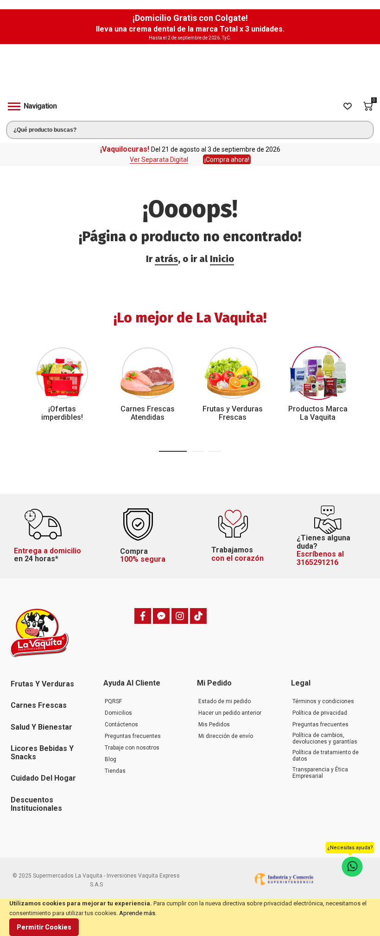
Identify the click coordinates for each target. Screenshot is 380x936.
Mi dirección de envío (225, 736)
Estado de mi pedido (224, 701)
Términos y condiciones (323, 701)
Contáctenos (121, 724)
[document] (190, 917)
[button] (173, 451)
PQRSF (113, 701)
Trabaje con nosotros (132, 747)
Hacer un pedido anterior (229, 713)
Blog (110, 759)
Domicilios (118, 713)
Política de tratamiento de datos (325, 755)
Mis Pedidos (214, 724)
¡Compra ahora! (226, 159)
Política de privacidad (319, 713)
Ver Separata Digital (159, 159)
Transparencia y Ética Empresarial (320, 772)
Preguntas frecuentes (133, 736)
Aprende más (137, 913)
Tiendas (115, 771)
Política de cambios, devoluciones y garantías (324, 738)
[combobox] (190, 130)
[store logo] (190, 73)
